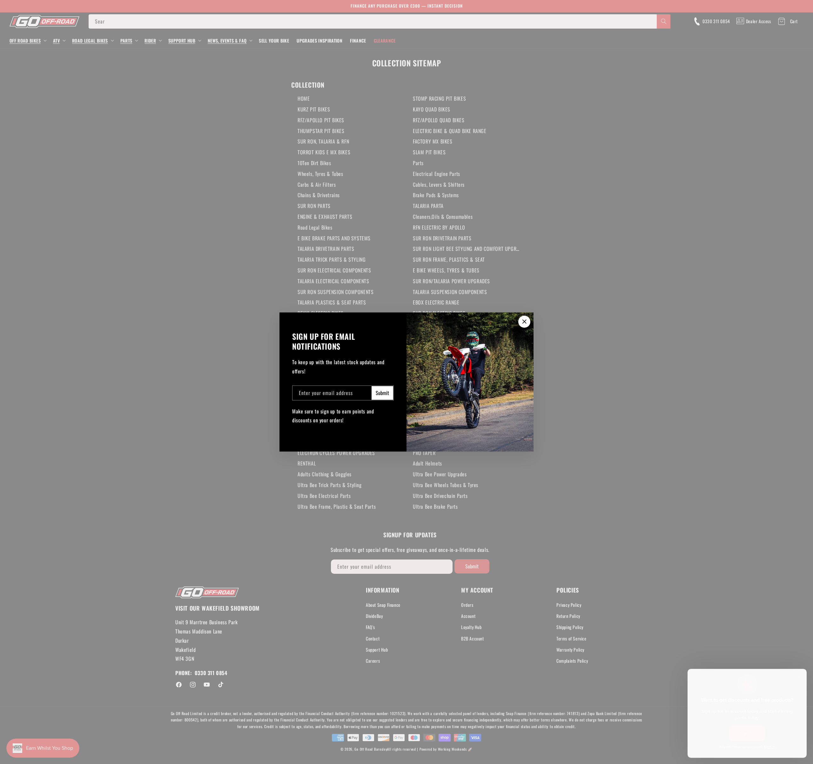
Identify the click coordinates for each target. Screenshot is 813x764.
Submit (382, 393)
